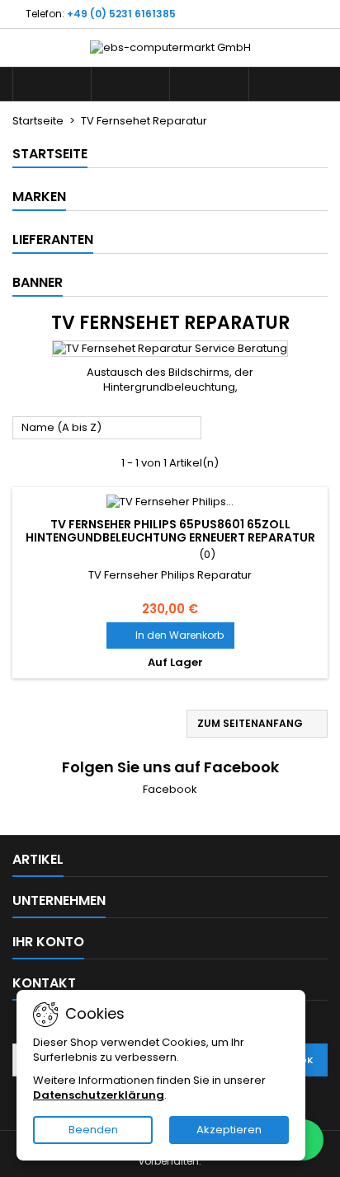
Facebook (170, 789)
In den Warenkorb (170, 635)
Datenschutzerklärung (98, 1095)
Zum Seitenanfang (258, 723)
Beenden (93, 1129)
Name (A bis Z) (107, 428)
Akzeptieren (229, 1129)
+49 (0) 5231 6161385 (121, 14)
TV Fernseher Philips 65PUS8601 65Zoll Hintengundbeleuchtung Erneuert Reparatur (170, 531)
